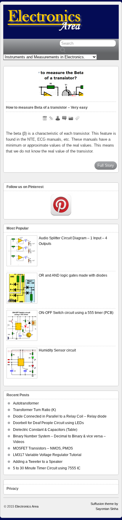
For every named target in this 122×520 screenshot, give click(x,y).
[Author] (57, 118)
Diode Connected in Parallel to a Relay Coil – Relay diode (60, 416)
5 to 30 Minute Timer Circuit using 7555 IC (47, 468)
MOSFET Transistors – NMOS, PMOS (43, 448)
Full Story (105, 165)
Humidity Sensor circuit (57, 350)
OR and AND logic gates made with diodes (73, 275)
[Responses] (64, 118)
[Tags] (77, 118)
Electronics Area (26, 506)
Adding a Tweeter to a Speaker (37, 462)
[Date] (44, 118)
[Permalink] (51, 118)
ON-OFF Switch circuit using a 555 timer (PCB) (76, 313)
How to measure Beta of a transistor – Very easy (47, 107)
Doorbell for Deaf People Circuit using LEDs (48, 423)
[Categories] (70, 118)
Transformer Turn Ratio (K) (34, 410)
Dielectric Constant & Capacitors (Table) (45, 430)
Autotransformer (26, 403)
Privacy (12, 489)
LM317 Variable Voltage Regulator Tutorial (47, 455)
